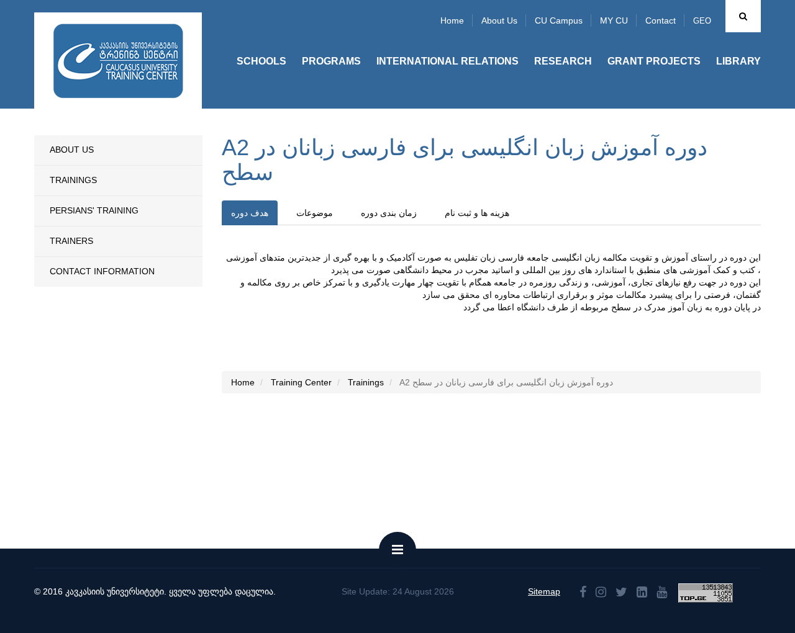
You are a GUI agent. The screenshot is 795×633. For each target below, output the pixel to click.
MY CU (614, 20)
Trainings (73, 180)
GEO (702, 20)
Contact (660, 20)
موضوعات (314, 213)
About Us (72, 150)
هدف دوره (249, 213)
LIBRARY (738, 61)
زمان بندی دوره (389, 213)
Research (563, 61)
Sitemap (544, 591)
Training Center (301, 382)
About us (499, 20)
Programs (331, 61)
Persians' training (94, 210)
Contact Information (102, 271)
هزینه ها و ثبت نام (477, 213)
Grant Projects (654, 61)
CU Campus (559, 20)
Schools (261, 61)
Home (452, 20)
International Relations (447, 61)
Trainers (71, 241)
